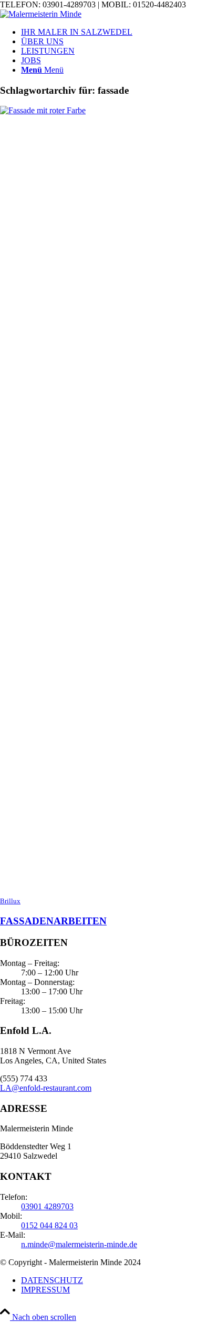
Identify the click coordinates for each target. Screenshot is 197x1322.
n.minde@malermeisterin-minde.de (79, 1244)
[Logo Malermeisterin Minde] (40, 13)
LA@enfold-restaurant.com (45, 1087)
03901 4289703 (47, 1206)
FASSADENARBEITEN (53, 920)
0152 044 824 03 (49, 1225)
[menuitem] (109, 32)
